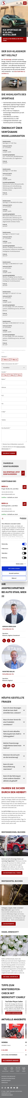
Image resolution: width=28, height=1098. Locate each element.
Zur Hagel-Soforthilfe (10, 977)
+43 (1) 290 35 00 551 (7, 492)
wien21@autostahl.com (8, 494)
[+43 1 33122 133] (4, 685)
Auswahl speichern (14, 573)
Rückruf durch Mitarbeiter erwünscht (13, 444)
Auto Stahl (14, 1088)
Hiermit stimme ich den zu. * (13, 448)
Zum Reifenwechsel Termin (12, 873)
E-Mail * (3, 412)
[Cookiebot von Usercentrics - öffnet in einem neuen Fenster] (20, 518)
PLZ (2, 395)
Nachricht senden (9, 453)
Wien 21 (6, 359)
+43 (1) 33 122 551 (6, 509)
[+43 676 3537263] (8, 685)
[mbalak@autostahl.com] (13, 685)
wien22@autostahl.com (8, 511)
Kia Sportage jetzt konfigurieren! (11, 473)
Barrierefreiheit (6, 1080)
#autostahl (2, 1088)
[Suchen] (21, 3)
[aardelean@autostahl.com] (13, 640)
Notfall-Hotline (5, 1071)
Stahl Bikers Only (11, 1088)
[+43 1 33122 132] (4, 640)
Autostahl (8, 1088)
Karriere (23, 1071)
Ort (2, 403)
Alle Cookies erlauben (14, 568)
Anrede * (3, 372)
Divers (19, 375)
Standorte (12, 1071)
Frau (5, 375)
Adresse (3, 387)
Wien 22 (15, 359)
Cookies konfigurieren (13, 1013)
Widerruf (14, 578)
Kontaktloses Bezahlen (8, 1076)
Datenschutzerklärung (8, 1078)
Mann (12, 375)
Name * (3, 379)
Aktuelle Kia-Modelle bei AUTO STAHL (13, 39)
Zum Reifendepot (8, 924)
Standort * (4, 356)
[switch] (24, 549)
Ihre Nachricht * (5, 428)
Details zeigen (19, 563)
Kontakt (17, 1071)
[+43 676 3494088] (8, 640)
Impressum (4, 1082)
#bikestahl (5, 1088)
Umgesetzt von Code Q (7, 1094)
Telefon (3, 420)
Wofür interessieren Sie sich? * (10, 364)
